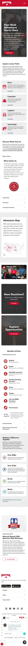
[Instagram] (17, 608)
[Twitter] (6, 608)
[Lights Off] (2, 644)
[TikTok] (21, 608)
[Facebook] (10, 608)
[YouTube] (14, 608)
